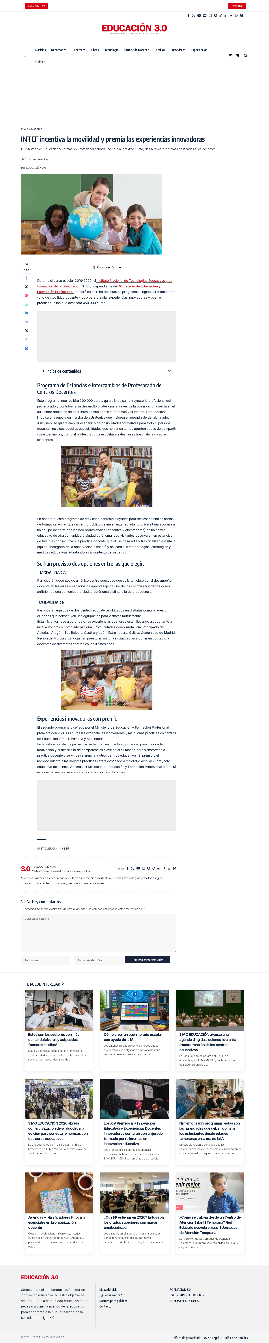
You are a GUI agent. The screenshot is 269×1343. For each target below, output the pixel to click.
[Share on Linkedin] (26, 313)
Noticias (36, 129)
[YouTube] (199, 15)
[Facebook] (188, 15)
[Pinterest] (215, 15)
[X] (193, 15)
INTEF (65, 848)
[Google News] (205, 15)
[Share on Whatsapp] (26, 304)
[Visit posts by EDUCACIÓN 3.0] (25, 868)
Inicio (24, 129)
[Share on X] (26, 286)
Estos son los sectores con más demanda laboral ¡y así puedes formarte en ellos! (53, 1039)
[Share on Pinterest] (26, 295)
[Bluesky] (241, 15)
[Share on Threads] (26, 330)
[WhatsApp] (236, 15)
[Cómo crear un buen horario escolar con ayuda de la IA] (134, 1010)
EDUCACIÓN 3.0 (36, 167)
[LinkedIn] (226, 15)
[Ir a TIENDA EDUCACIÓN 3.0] (237, 55)
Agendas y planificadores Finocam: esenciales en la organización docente (57, 1222)
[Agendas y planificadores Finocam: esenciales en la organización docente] (59, 1192)
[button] (245, 55)
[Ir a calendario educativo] (230, 55)
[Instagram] (210, 15)
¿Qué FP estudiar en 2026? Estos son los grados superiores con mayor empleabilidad (134, 1222)
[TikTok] (220, 15)
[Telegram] (231, 15)
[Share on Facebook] (26, 278)
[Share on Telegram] (26, 321)
